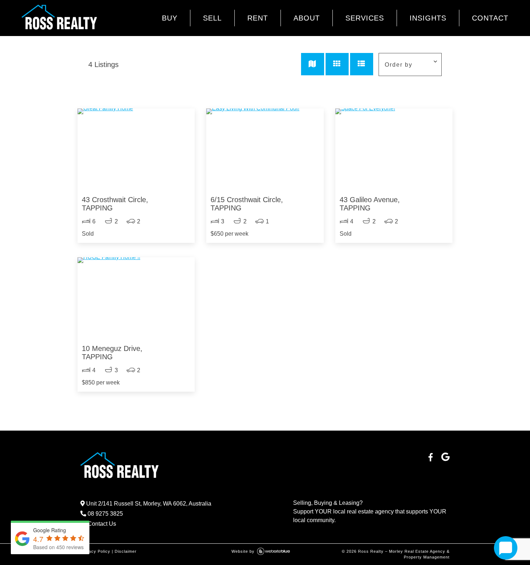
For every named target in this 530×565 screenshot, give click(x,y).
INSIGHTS (428, 18)
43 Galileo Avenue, (370, 204)
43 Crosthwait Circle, (115, 204)
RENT (257, 18)
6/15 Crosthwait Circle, (247, 204)
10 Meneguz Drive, (112, 352)
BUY (169, 18)
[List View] (361, 64)
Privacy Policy (95, 551)
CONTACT (490, 18)
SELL (212, 18)
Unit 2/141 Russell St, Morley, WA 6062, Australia (148, 504)
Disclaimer (126, 551)
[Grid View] (337, 64)
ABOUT (306, 18)
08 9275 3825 (104, 514)
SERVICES (364, 18)
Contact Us (101, 524)
